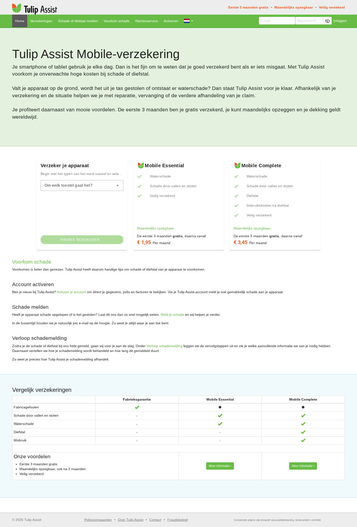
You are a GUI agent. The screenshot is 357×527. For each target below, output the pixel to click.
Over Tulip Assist (130, 520)
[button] (117, 185)
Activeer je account (71, 292)
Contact (155, 520)
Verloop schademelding (164, 346)
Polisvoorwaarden (98, 520)
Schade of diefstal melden (78, 21)
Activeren (171, 21)
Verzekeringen (41, 21)
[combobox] (82, 185)
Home (19, 21)
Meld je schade (172, 314)
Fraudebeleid (177, 520)
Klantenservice (146, 21)
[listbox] (178, 195)
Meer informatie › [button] (220, 466)
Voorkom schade (116, 21)
